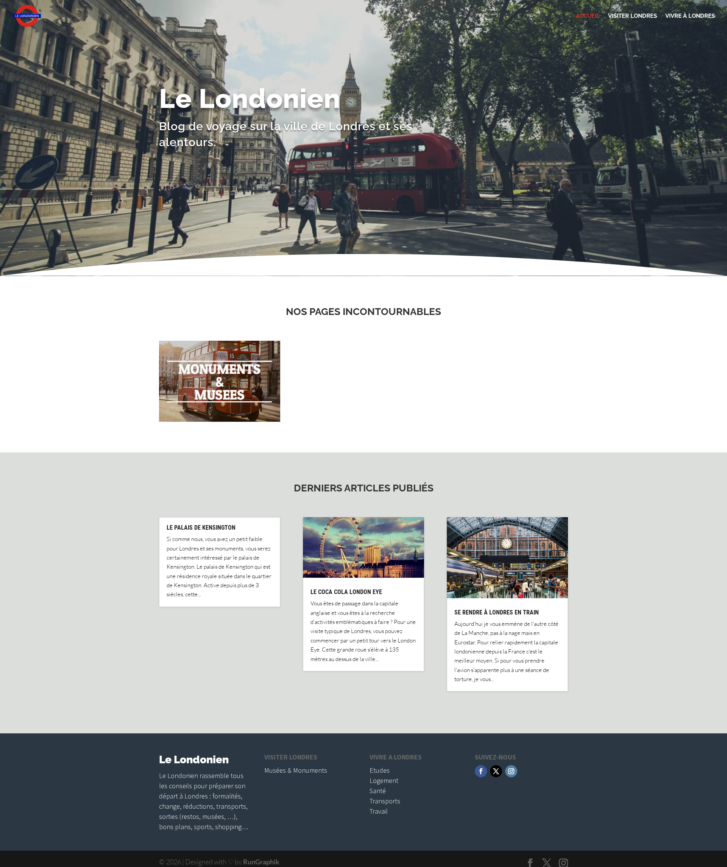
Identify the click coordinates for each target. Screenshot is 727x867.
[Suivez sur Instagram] (511, 771)
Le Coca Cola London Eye (346, 592)
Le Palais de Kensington (201, 527)
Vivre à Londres (690, 16)
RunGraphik (261, 862)
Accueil (588, 16)
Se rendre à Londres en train (496, 612)
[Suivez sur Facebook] (481, 771)
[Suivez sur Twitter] (496, 771)
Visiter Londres (632, 16)
